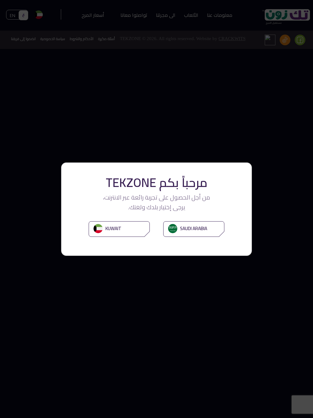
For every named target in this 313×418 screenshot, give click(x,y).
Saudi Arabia (193, 228)
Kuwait (113, 228)
